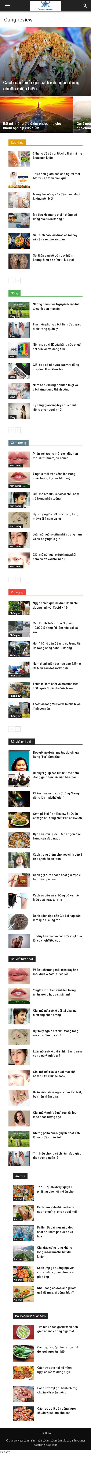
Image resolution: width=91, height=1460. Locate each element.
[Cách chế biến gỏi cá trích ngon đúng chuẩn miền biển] (45, 61)
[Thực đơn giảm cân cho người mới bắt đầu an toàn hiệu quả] (19, 180)
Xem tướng (15, 465)
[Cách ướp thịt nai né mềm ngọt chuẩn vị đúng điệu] (23, 1373)
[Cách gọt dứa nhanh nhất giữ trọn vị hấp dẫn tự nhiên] (19, 880)
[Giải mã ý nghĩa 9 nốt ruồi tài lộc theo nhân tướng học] (19, 1118)
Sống (12, 316)
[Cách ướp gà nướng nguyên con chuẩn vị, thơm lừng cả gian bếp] (23, 1274)
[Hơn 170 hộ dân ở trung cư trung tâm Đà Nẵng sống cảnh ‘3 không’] (19, 649)
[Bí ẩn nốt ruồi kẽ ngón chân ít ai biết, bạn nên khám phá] (19, 1098)
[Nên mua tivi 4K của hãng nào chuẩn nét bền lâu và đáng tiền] (19, 350)
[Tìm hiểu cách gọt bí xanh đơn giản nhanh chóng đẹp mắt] (23, 1332)
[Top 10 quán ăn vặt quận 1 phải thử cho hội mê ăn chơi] (23, 1193)
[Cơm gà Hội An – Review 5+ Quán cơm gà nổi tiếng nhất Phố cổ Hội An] (19, 820)
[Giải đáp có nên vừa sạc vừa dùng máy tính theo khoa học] (19, 371)
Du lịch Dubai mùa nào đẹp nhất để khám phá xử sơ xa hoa (55, 1232)
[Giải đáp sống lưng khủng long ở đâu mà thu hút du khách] (23, 1253)
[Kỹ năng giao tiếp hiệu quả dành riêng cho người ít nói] (19, 411)
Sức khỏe (17, 142)
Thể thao (45, 1433)
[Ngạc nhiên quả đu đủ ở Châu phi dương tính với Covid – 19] (19, 608)
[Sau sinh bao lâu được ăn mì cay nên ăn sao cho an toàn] (19, 241)
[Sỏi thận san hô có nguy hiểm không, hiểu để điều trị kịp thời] (19, 261)
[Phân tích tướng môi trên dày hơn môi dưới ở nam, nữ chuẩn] (19, 459)
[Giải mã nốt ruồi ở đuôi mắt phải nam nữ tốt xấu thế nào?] (19, 560)
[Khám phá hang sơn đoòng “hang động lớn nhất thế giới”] (19, 799)
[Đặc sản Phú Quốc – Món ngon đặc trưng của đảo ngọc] (19, 840)
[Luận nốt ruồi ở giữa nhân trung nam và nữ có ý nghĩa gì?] (19, 540)
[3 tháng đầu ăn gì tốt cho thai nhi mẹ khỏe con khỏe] (19, 159)
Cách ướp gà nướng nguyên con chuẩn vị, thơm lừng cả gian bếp (55, 1272)
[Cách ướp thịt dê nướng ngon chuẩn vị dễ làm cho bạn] (23, 1414)
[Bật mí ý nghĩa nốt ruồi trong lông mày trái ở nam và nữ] (19, 520)
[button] (85, 5)
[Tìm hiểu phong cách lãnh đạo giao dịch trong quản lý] (19, 330)
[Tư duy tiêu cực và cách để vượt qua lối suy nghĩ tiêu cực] (19, 941)
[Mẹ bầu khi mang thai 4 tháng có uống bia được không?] (19, 221)
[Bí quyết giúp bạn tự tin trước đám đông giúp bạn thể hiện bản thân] (19, 779)
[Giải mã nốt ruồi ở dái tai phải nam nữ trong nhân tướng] (19, 500)
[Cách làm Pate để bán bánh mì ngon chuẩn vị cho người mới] (23, 1213)
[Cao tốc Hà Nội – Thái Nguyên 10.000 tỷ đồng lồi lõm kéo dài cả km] (19, 629)
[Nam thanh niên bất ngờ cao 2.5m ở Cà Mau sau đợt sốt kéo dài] (19, 669)
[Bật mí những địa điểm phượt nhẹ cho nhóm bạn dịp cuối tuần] (36, 124)
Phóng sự (15, 613)
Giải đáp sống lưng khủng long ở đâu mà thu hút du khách (54, 1252)
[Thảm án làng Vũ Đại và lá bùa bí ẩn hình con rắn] (19, 710)
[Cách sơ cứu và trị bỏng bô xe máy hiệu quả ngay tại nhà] (19, 901)
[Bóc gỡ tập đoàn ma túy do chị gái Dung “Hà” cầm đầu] (19, 766)
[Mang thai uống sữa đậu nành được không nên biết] (19, 200)
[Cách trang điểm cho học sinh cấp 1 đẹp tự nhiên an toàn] (19, 860)
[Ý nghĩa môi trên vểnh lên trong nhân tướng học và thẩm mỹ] (19, 480)
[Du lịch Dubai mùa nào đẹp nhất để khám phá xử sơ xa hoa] (23, 1233)
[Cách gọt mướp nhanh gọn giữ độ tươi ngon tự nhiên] (23, 1353)
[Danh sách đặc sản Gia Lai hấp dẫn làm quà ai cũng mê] (19, 922)
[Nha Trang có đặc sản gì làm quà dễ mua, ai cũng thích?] (23, 1294)
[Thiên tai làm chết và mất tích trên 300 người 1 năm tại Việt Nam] (19, 690)
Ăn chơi (18, 1198)
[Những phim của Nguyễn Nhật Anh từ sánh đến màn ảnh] (19, 310)
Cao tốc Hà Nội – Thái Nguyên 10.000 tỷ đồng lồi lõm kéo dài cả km (55, 628)
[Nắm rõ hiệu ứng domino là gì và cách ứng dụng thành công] (19, 391)
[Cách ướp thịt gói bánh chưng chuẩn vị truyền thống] (23, 1394)
